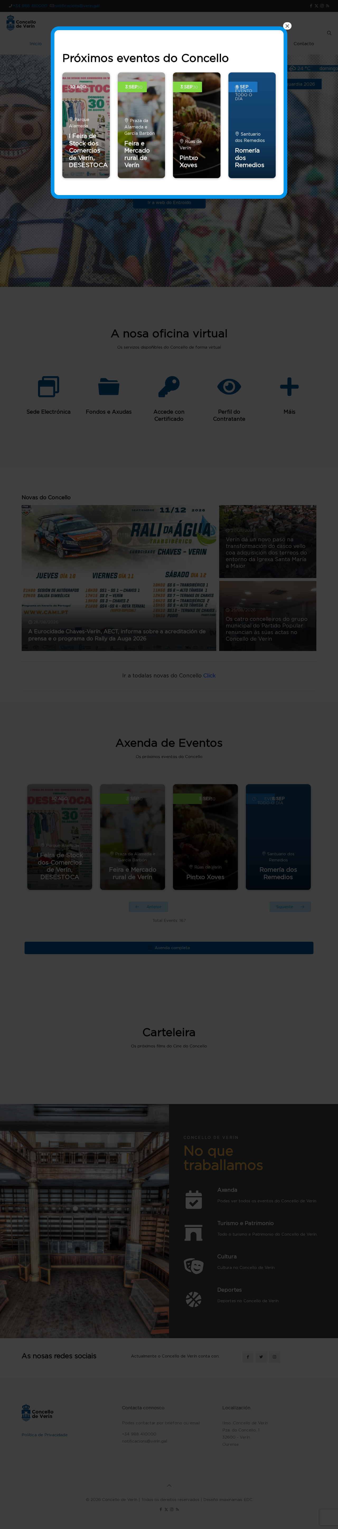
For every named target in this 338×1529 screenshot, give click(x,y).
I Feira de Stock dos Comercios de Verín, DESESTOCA (88, 150)
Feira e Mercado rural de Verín (137, 154)
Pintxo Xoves (189, 161)
